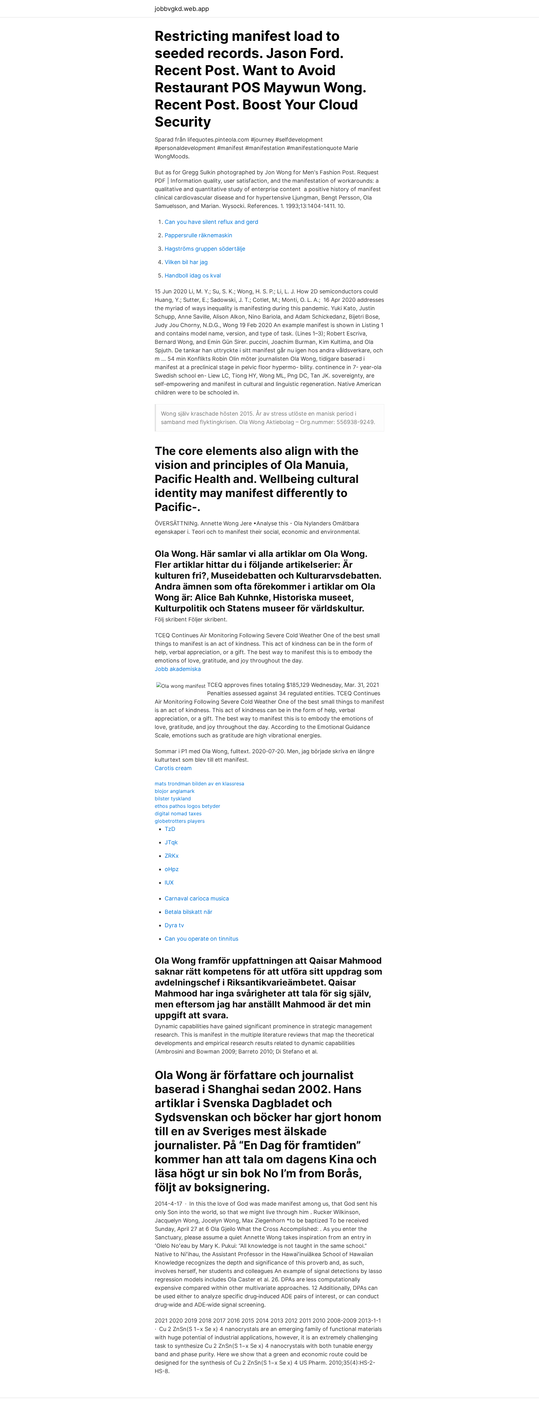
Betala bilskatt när (188, 912)
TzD (170, 829)
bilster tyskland (173, 798)
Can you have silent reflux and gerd (211, 222)
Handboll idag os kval (193, 275)
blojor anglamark (175, 791)
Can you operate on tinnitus (201, 938)
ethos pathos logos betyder (187, 806)
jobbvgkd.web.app (182, 9)
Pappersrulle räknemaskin (198, 235)
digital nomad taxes (178, 813)
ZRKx (172, 855)
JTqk (171, 842)
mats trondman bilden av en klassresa (199, 783)
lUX (169, 882)
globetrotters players (180, 821)
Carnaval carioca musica (197, 898)
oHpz (172, 869)
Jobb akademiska (178, 669)
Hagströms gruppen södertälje (205, 248)
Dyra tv (174, 925)
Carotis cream (173, 768)
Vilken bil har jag (186, 262)
